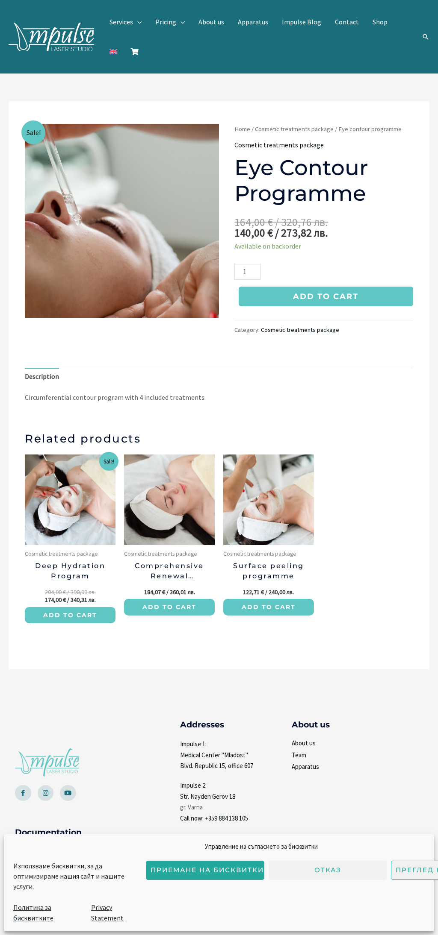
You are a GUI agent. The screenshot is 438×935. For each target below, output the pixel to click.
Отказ (327, 870)
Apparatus (253, 22)
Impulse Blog (301, 22)
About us (211, 22)
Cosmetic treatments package (294, 129)
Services (121, 22)
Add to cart (325, 296)
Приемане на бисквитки (207, 870)
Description (42, 376)
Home (242, 129)
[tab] (42, 377)
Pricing (165, 22)
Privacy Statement (107, 913)
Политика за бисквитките (33, 913)
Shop (380, 22)
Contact (347, 22)
